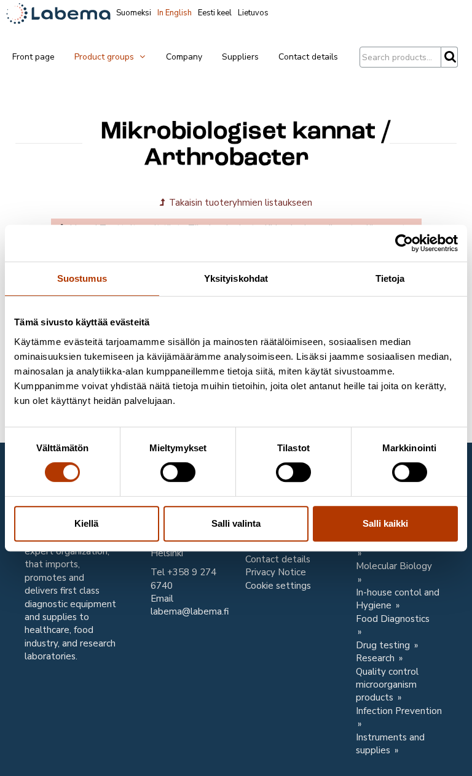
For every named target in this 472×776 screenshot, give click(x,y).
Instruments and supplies (390, 743)
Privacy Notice (275, 572)
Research (376, 658)
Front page (33, 57)
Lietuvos (253, 12)
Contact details (308, 57)
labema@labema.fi (190, 611)
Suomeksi (133, 12)
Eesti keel (215, 12)
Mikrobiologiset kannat (238, 132)
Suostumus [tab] (82, 278)
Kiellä (86, 523)
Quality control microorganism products (387, 684)
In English (174, 12)
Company (184, 57)
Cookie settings (278, 586)
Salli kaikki (385, 523)
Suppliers (240, 57)
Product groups (105, 57)
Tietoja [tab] (390, 278)
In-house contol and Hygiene (397, 598)
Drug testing (384, 645)
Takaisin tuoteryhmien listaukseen (239, 202)
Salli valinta (236, 523)
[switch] (177, 472)
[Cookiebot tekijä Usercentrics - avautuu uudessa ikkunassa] (404, 243)
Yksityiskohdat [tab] (236, 278)
